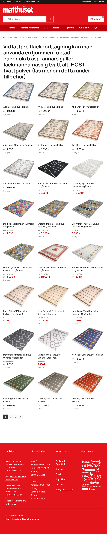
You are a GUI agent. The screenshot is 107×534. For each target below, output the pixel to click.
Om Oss (60, 484)
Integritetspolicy (64, 489)
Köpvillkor (61, 479)
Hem (5, 37)
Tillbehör (57, 28)
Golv (46, 28)
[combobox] (25, 19)
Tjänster (70, 28)
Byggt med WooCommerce (25, 519)
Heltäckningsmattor (29, 28)
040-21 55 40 (15, 470)
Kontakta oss (99, 2)
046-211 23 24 (15, 495)
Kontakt (60, 469)
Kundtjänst (86, 2)
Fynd (96, 28)
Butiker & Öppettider (61, 463)
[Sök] (49, 19)
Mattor (11, 28)
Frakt (58, 474)
